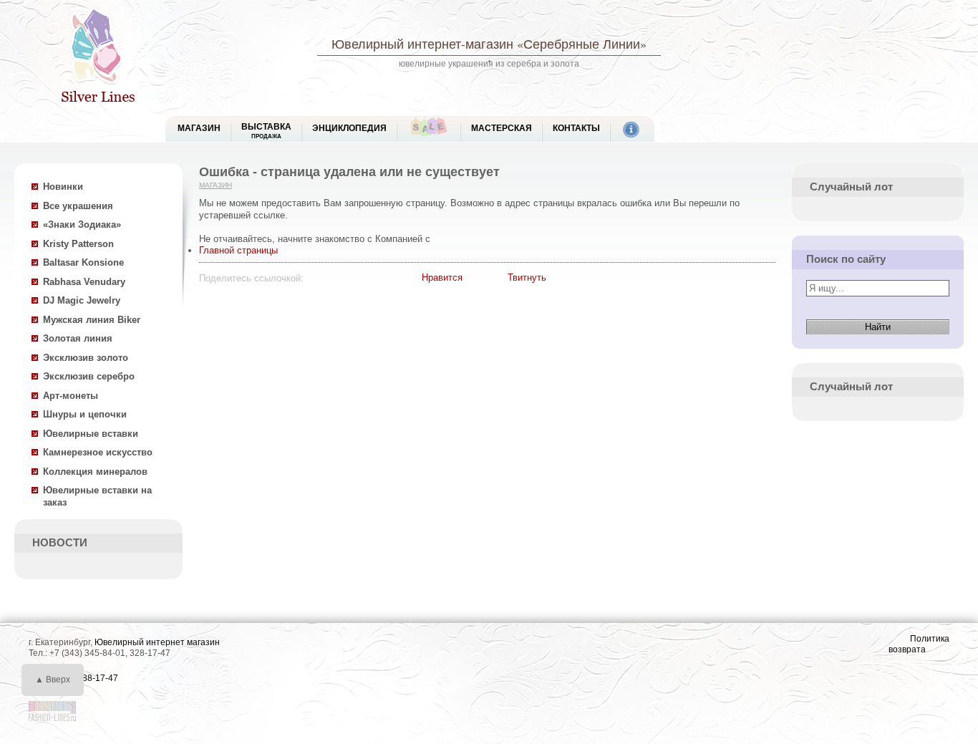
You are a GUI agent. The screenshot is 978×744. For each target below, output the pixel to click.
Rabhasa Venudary (84, 281)
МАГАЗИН (199, 128)
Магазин (215, 185)
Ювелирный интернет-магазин (422, 43)
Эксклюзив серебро (89, 376)
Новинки (63, 186)
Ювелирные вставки (90, 433)
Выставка (266, 131)
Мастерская (501, 128)
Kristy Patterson (78, 243)
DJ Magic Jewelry (81, 300)
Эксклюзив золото (85, 357)
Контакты (576, 128)
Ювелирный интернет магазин (157, 642)
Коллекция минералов (95, 471)
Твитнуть (527, 277)
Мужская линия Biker (91, 319)
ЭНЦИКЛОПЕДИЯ (349, 128)
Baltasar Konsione (83, 262)
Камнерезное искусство (97, 452)
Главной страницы (238, 250)
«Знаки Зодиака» (82, 224)
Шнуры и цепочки (85, 414)
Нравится (442, 277)
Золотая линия (77, 338)
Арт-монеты (70, 395)
